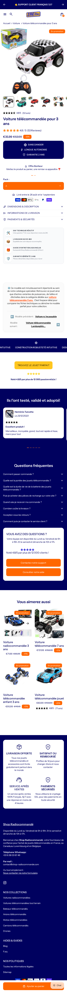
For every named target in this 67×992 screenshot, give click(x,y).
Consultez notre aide (33, 572)
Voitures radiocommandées (16, 897)
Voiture (16, 23)
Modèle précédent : (33, 316)
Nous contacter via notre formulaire (20, 873)
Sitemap (7, 972)
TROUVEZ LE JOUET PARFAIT (34, 365)
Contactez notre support (33, 562)
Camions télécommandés (15, 925)
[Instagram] (5, 882)
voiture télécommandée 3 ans (33, 299)
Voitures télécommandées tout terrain (22, 903)
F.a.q (5, 951)
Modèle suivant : (35, 324)
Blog (5, 946)
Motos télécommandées (15, 920)
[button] (8, 101)
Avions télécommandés (14, 914)
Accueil (6, 23)
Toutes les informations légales (18, 966)
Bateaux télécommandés (15, 908)
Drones (6, 931)
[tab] (32, 175)
